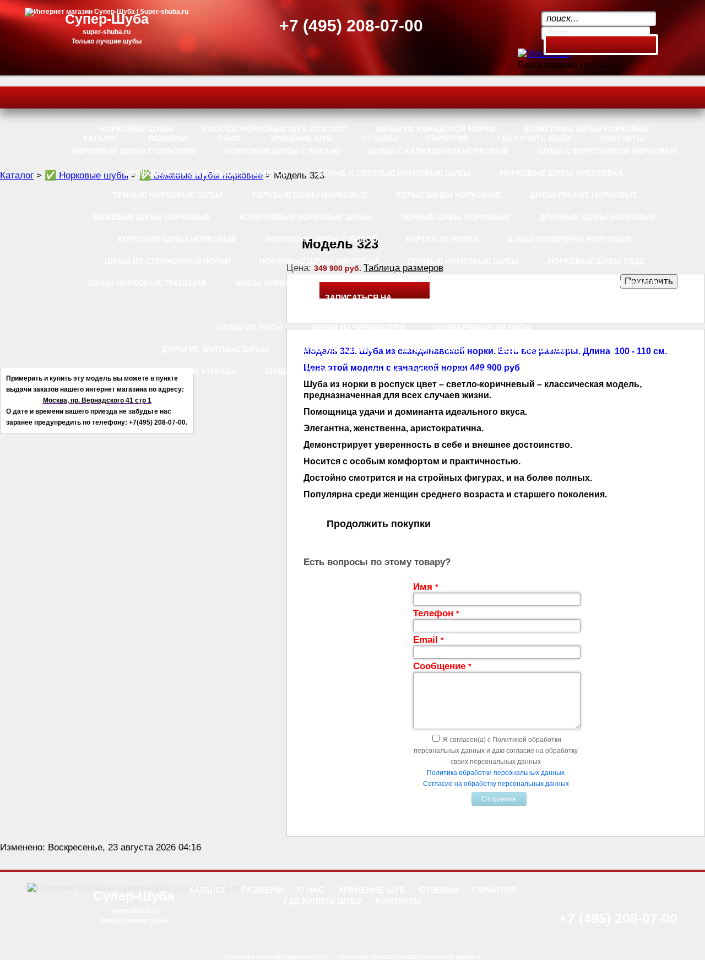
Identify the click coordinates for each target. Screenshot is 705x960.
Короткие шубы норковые (177, 239)
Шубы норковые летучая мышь (449, 283)
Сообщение (442, 666)
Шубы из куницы (198, 371)
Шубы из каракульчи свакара (426, 371)
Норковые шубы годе (596, 261)
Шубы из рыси (434, 349)
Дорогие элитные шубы (215, 349)
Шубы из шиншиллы (541, 349)
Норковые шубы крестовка (561, 173)
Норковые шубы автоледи (318, 261)
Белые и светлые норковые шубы (394, 173)
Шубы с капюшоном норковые (438, 151)
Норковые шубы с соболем (134, 151)
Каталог (17, 175)
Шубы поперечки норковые (570, 239)
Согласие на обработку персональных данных (496, 784)
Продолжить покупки (379, 523)
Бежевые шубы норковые (152, 217)
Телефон (436, 613)
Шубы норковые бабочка (292, 283)
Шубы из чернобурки (358, 327)
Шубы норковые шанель (605, 283)
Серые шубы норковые (449, 195)
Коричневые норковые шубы (305, 217)
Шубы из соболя (335, 349)
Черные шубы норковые (455, 217)
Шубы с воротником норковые (607, 151)
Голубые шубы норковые (309, 195)
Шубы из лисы (250, 327)
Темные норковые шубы (167, 195)
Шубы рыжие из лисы (483, 327)
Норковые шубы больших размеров (207, 173)
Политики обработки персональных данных (409, 957)
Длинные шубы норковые (597, 217)
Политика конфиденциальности (276, 957)
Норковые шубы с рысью (282, 151)
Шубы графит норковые (583, 195)
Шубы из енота (298, 371)
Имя (425, 587)
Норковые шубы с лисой (321, 239)
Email (428, 639)
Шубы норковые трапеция (147, 283)
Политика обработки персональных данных (496, 773)
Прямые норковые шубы (463, 261)
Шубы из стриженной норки (167, 261)
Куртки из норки (442, 239)
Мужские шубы (555, 371)
